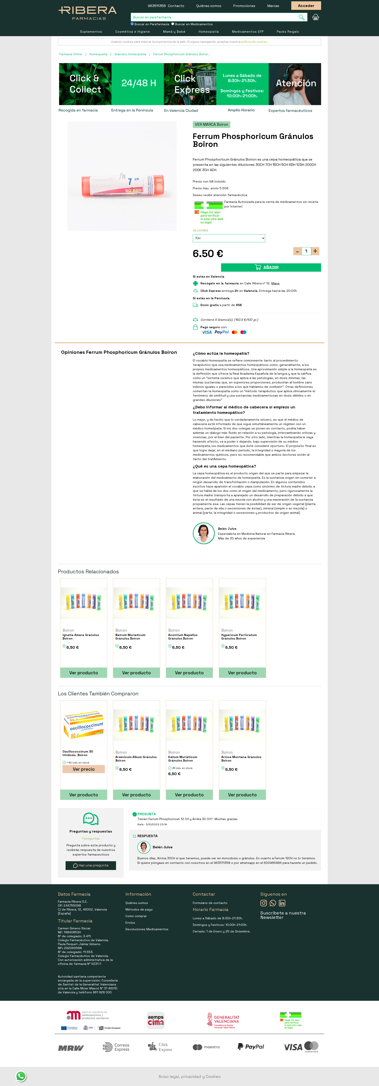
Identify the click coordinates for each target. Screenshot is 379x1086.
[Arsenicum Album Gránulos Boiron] (136, 725)
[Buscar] (303, 17)
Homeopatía (209, 32)
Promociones (244, 6)
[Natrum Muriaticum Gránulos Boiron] (136, 603)
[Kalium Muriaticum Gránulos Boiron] (189, 725)
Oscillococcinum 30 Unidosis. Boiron (78, 753)
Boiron (68, 630)
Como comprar (136, 916)
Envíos (130, 923)
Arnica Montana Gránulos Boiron (241, 758)
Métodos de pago (139, 909)
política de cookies (254, 42)
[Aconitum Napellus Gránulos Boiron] (189, 603)
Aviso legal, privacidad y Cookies (190, 1076)
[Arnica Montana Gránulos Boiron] (242, 725)
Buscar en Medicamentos (193, 24)
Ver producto (83, 673)
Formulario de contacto (210, 903)
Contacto (176, 6)
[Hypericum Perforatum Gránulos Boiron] (242, 603)
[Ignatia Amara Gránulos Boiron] (83, 603)
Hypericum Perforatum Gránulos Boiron (239, 636)
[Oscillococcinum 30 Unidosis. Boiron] (83, 725)
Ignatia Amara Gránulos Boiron (81, 636)
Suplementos (91, 32)
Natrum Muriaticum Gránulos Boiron (130, 636)
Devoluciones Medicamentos (146, 929)
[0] (315, 17)
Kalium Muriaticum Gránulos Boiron (182, 758)
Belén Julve (227, 529)
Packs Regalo (288, 32)
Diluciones (200, 230)
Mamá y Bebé (174, 32)
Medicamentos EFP (248, 32)
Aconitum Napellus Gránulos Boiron (182, 636)
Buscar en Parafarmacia (151, 24)
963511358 (157, 6)
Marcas (273, 6)
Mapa (275, 283)
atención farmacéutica (230, 195)
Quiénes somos (208, 6)
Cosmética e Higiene (132, 32)
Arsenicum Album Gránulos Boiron (136, 758)
